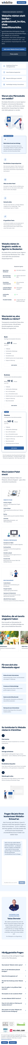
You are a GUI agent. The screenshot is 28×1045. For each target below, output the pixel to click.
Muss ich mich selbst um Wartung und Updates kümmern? (12, 1004)
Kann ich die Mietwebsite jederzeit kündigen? (11, 970)
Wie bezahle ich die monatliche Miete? (12, 993)
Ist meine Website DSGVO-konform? (11, 998)
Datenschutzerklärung (6, 1039)
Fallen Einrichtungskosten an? (10, 976)
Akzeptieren (13, 1042)
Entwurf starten (21, 2)
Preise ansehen (14, 54)
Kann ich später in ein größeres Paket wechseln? (11, 988)
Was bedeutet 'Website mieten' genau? (12, 965)
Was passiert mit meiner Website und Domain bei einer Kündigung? (12, 1010)
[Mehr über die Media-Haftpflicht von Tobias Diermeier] (5, 1030)
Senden (22, 882)
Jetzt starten (14, 365)
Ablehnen (4, 1042)
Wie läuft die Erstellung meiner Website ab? (12, 981)
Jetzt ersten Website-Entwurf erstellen (14, 49)
